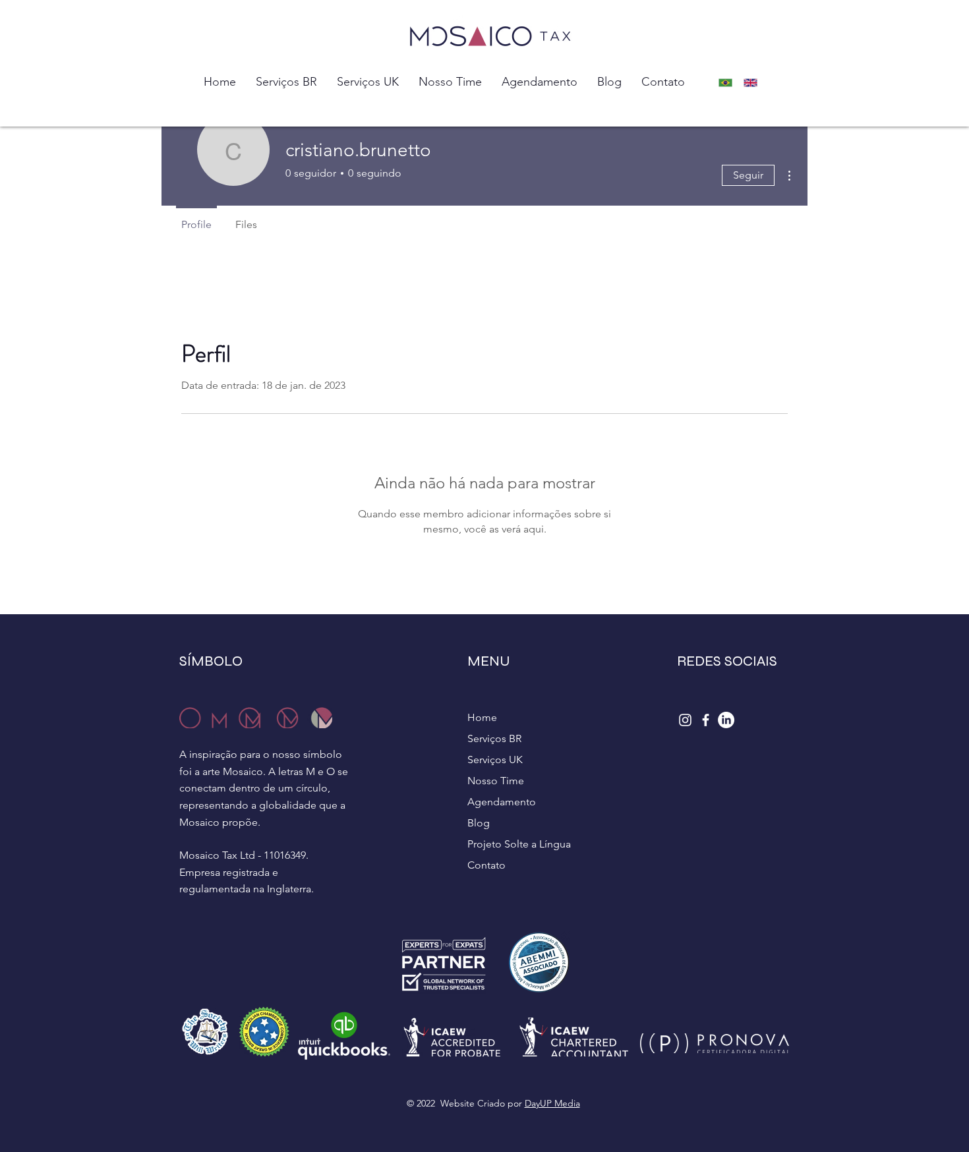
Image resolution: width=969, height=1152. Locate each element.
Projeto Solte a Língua (519, 844)
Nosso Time (495, 780)
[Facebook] (705, 720)
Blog (478, 823)
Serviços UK (495, 759)
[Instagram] (685, 720)
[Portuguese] (729, 83)
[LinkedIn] (726, 720)
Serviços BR (494, 738)
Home (482, 717)
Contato (486, 865)
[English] (754, 83)
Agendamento (501, 801)
